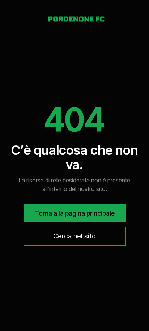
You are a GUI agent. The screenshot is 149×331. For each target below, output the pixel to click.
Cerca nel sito (74, 236)
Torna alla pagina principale (75, 213)
